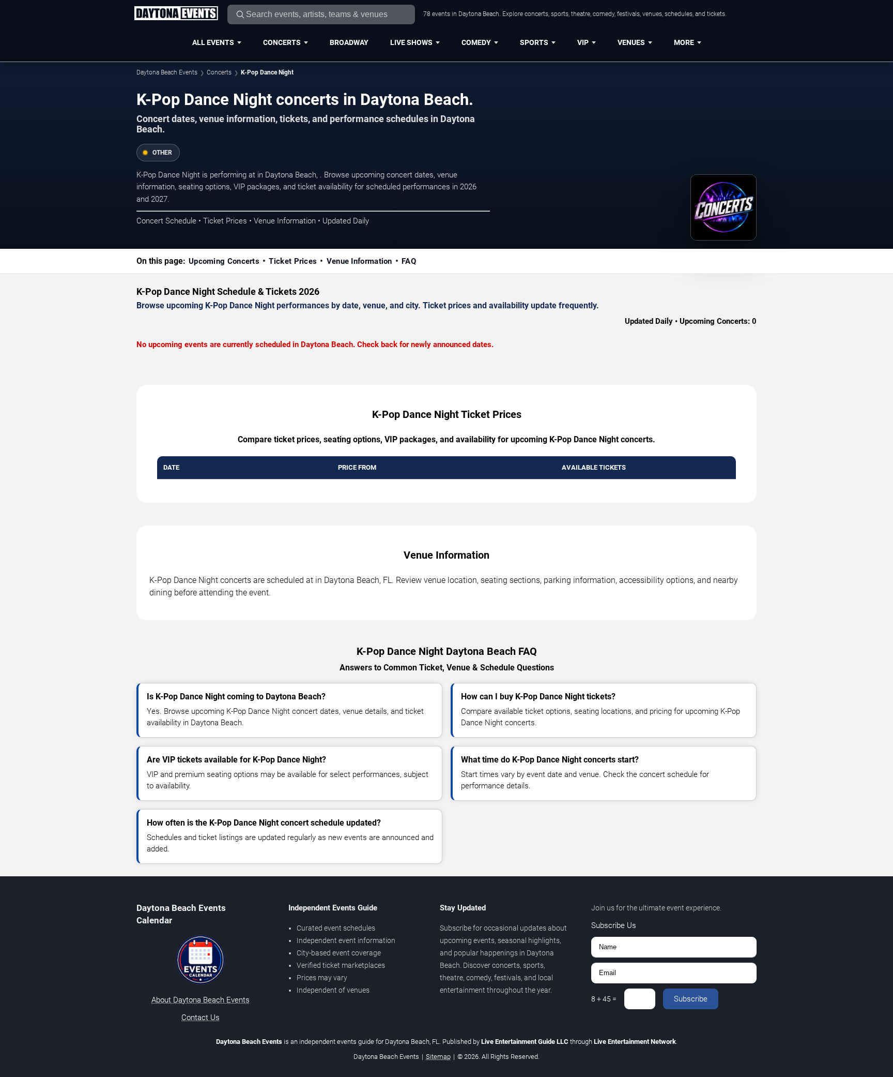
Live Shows (411, 42)
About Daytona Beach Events (200, 1000)
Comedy (476, 42)
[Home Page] (176, 14)
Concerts (282, 42)
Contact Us (200, 1017)
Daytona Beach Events (166, 72)
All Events (213, 42)
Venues (631, 42)
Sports (534, 42)
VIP (583, 42)
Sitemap (438, 1056)
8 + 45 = (604, 999)
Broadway (349, 42)
